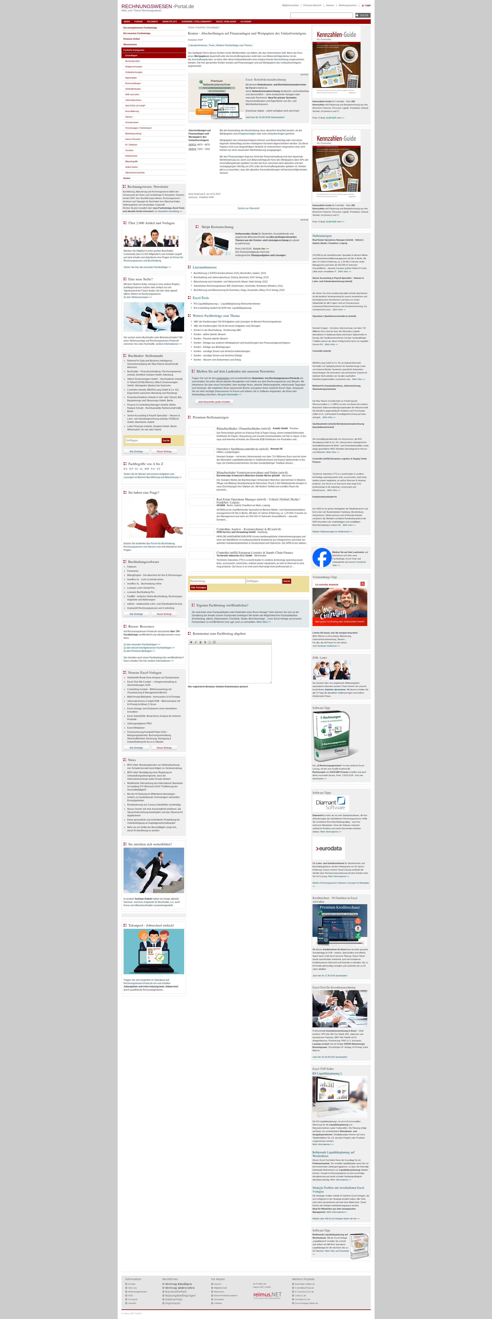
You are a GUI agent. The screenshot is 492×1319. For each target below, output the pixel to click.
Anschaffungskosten (202, 59)
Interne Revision (132, 139)
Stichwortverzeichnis (135, 172)
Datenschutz (173, 1299)
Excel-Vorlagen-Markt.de (306, 1303)
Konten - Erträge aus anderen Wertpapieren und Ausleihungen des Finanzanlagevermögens (242, 342)
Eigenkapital (130, 78)
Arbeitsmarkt (131, 156)
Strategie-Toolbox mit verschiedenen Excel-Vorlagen (338, 1189)
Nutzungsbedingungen (180, 1295)
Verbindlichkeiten (133, 89)
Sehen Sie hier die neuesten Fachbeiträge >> (147, 267)
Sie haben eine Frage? (143, 492)
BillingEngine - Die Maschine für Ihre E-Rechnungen (154, 575)
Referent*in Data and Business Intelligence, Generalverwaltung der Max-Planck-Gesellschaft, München (152, 364)
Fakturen (131, 566)
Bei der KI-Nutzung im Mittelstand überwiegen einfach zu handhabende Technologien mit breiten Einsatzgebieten (153, 797)
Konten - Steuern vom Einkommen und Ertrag (217, 359)
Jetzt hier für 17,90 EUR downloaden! (329, 975)
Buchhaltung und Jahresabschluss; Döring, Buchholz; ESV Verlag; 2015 (231, 277)
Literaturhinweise (198, 45)
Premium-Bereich (312, 5)
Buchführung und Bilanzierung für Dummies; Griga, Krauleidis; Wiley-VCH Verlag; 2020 (239, 290)
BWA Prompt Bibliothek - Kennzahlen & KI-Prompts (153, 696)
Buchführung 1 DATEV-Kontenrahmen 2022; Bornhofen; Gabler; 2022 (230, 273)
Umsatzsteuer (132, 122)
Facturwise (133, 571)
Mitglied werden (290, 5)
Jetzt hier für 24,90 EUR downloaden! (265, 117)
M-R (147, 468)
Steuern (129, 117)
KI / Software (131, 145)
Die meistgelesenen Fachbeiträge (140, 28)
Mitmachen (219, 1292)
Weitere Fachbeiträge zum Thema (234, 45)
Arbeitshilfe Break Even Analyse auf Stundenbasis (153, 677)
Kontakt (131, 1284)
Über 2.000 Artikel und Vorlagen (151, 222)
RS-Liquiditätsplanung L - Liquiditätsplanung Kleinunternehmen (227, 303)
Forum (138, 21)
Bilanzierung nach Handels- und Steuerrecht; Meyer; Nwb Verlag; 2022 (231, 281)
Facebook (133, 1299)
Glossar (246, 21)
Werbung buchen (348, 5)
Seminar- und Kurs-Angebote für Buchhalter (146, 902)
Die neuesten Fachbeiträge (136, 33)
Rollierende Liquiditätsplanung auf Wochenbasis (333, 1154)
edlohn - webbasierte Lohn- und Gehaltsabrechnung (154, 604)
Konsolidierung (132, 111)
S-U (153, 468)
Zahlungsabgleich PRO (139, 723)
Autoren (330, 5)
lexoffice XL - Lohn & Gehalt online (145, 579)
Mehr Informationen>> (337, 1212)
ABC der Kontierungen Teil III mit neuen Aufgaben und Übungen (227, 326)
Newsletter (219, 1299)
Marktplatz (170, 21)
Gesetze (129, 150)
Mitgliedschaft (220, 1288)
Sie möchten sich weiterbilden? (150, 844)
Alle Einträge (136, 451)
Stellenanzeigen (322, 236)
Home (191, 27)
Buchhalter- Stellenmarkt (145, 355)
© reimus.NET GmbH (131, 1313)
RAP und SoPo (132, 94)
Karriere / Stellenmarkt (197, 21)
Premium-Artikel (131, 39)
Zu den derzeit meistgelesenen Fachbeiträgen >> (149, 647)
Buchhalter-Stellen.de (305, 1284)
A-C (126, 468)
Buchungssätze (132, 61)
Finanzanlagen (236, 156)
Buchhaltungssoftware (143, 561)
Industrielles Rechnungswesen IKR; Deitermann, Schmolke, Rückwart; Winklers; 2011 (238, 286)
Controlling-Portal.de (304, 1288)
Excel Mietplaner (136, 727)
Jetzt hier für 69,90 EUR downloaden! (329, 1057)
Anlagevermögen (247, 133)
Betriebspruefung (133, 133)
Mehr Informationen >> (330, 832)
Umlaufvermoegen (133, 72)
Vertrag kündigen (178, 1284)
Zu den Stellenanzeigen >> (138, 297)
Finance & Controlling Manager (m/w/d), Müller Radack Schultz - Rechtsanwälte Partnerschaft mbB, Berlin (154, 408)
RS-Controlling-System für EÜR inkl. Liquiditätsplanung (222, 308)
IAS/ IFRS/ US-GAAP (135, 105)
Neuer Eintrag (164, 451)
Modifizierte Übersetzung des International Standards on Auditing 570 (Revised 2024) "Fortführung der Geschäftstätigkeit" (155, 786)
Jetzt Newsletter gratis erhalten (214, 402)
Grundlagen (213, 27)
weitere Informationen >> (169, 344)
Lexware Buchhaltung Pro (140, 592)
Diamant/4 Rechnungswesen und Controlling (150, 608)
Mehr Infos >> (264, 622)
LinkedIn (132, 1303)
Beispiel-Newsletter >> (229, 394)
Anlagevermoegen (133, 66)
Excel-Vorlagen (226, 21)
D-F (131, 468)
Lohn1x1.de (300, 1295)
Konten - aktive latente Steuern (210, 334)
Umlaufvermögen (276, 133)
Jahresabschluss (133, 100)
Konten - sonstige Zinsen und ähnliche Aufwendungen (222, 351)
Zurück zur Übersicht (248, 208)
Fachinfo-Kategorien (133, 50)
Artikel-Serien (131, 167)
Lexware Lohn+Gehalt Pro (141, 588)
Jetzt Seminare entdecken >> (326, 646)
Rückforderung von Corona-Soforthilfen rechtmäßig (154, 804)
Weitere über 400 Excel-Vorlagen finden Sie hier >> (336, 1218)
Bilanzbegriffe (131, 161)
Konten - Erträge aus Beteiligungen (212, 347)
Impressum (172, 1303)
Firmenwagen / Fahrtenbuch (138, 128)
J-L (141, 468)
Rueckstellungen (133, 83)
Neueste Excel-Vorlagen (144, 672)
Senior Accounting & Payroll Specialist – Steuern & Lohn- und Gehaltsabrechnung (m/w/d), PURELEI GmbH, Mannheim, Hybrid (153, 418)
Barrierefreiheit (175, 1291)
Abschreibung (281, 59)
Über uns (132, 1288)
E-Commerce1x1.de (304, 1292)
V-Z (159, 468)
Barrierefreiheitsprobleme (226, 1295)
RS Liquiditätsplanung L (327, 1073)
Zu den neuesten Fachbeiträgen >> (142, 644)
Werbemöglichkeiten (137, 1292)
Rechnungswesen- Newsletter (148, 186)
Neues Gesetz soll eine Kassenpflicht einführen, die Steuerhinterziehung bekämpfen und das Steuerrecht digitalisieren (155, 812)
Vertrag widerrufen (180, 1287)
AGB (130, 1295)
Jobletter (218, 1303)
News (127, 21)
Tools (211, 45)
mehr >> (340, 118)
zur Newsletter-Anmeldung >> (168, 211)
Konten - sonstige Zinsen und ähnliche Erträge (218, 355)
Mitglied (140, 251)
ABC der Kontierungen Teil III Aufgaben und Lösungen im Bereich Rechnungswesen (238, 321)
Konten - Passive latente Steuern (211, 338)
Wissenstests (130, 44)
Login (368, 5)
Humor (126, 178)
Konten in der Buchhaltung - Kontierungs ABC (217, 330)
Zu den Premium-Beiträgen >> (139, 651)
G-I (136, 468)
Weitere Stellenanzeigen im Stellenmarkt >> (332, 531)
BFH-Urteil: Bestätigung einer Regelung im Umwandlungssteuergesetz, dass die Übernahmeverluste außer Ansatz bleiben (149, 775)
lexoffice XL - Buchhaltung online (144, 583)
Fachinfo (152, 21)
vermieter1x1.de (302, 1299)
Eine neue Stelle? (140, 279)
